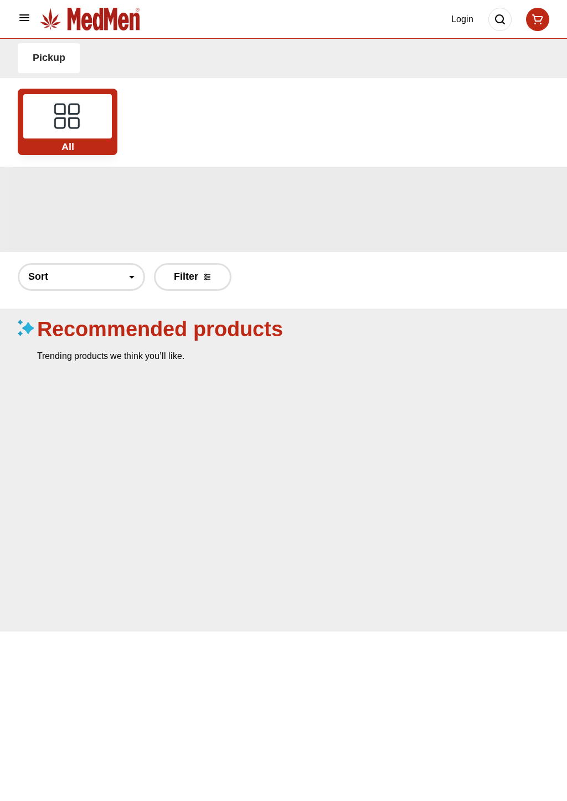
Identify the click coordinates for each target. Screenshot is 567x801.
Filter (186, 276)
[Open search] (500, 19)
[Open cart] (535, 19)
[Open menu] (24, 17)
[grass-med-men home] (90, 19)
